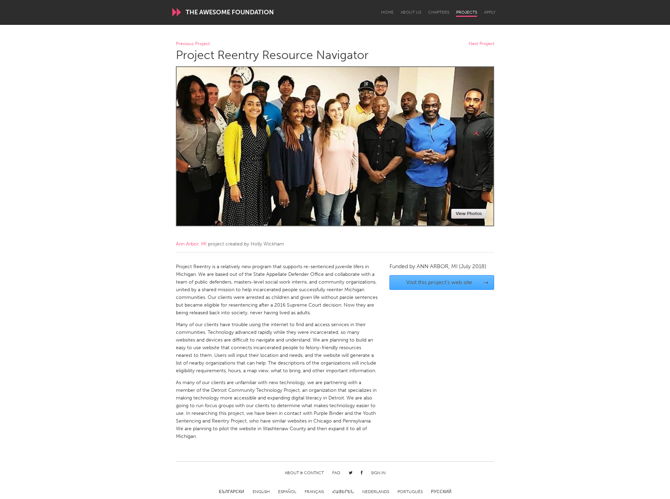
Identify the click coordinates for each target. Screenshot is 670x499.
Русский (441, 491)
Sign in (378, 472)
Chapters (438, 12)
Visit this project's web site (447, 282)
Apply (490, 12)
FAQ (336, 472)
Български (231, 491)
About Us (411, 12)
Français (314, 491)
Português (410, 491)
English (261, 491)
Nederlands (375, 491)
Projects (466, 12)
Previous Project (193, 44)
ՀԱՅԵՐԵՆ (343, 491)
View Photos (469, 213)
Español (287, 491)
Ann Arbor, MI (191, 244)
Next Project (481, 44)
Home (387, 12)
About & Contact (304, 472)
